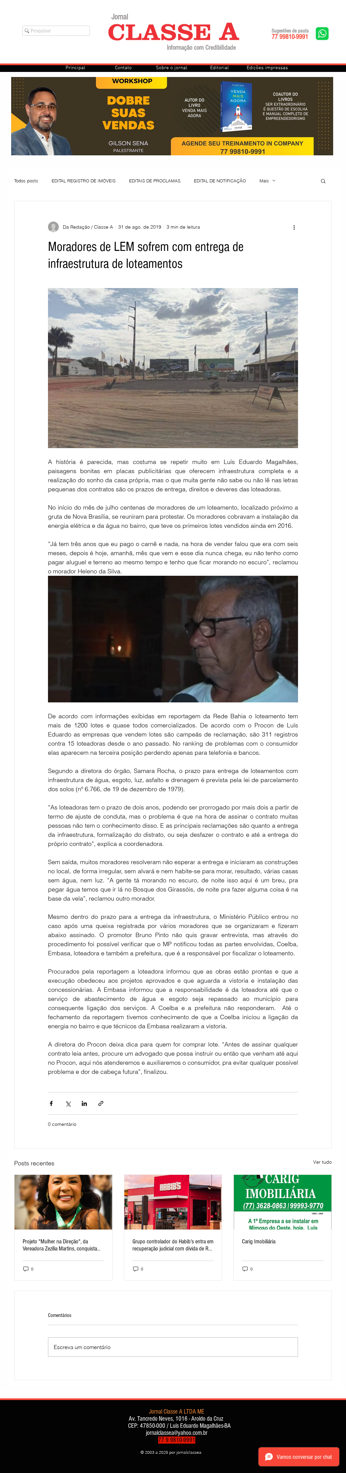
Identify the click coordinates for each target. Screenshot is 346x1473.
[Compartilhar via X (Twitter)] (68, 1103)
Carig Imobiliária (258, 1241)
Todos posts (26, 180)
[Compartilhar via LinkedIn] (84, 1103)
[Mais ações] (294, 227)
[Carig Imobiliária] (282, 1202)
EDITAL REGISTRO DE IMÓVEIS (84, 180)
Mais (264, 180)
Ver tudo (322, 1162)
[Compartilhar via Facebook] (51, 1103)
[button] (323, 180)
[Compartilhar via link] (101, 1103)
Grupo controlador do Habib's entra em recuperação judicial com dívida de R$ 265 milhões (173, 1245)
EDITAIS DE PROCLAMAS (154, 180)
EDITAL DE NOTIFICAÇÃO (220, 180)
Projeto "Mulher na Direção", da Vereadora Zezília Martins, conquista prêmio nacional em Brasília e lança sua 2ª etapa (60, 1245)
